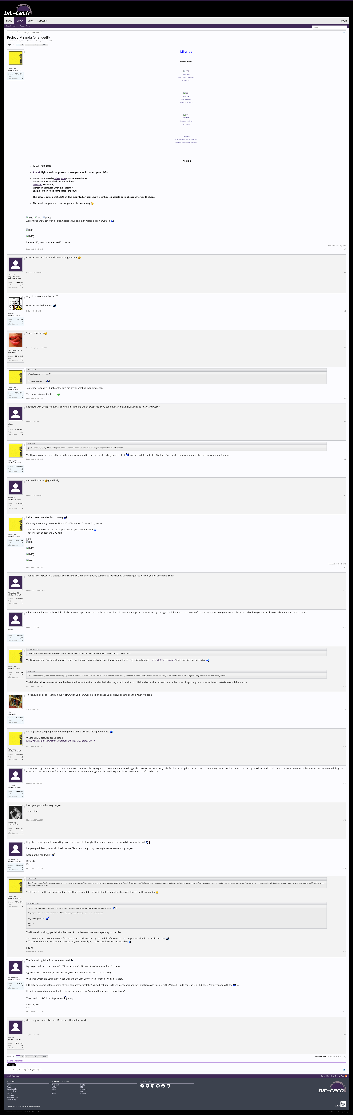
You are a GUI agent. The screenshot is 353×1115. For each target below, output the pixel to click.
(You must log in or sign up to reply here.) (330, 1056)
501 (22, 830)
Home (9, 21)
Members (42, 21)
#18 (344, 952)
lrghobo (11, 786)
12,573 (21, 285)
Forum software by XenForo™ (25, 1112)
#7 (345, 459)
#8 (345, 495)
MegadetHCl (13, 593)
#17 (344, 868)
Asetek (36, 172)
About (9, 1087)
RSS (346, 1076)
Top (342, 1076)
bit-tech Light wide (12, 1076)
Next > (45, 45)
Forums (20, 21)
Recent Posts (25, 26)
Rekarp (11, 314)
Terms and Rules (330, 1112)
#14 (344, 746)
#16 (344, 820)
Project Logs (22, 41)
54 (22, 601)
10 (22, 867)
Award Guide (12, 1089)
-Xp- (10, 712)
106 (22, 506)
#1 (345, 249)
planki (10, 424)
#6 (345, 421)
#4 (345, 348)
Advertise (10, 1096)
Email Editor (11, 1091)
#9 (345, 567)
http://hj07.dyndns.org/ (164, 660)
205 (22, 76)
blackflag (12, 823)
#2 (345, 272)
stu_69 (11, 1037)
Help (332, 1076)
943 (22, 720)
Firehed (11, 275)
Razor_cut (39, 41)
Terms (9, 1093)
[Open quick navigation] (344, 32)
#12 (344, 686)
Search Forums (11, 26)
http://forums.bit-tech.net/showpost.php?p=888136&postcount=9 (60, 740)
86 (22, 1045)
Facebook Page (12, 1098)
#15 (344, 783)
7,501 (21, 358)
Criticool (37, 184)
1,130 (21, 432)
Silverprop (60, 178)
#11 (344, 627)
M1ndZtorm (13, 859)
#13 (344, 710)
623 (22, 321)
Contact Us (325, 1076)
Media (30, 21)
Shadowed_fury (15, 350)
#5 (345, 398)
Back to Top (11, 1100)
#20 (344, 1035)
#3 (345, 311)
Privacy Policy (343, 1112)
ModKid (11, 498)
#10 (344, 590)
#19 (344, 1012)
